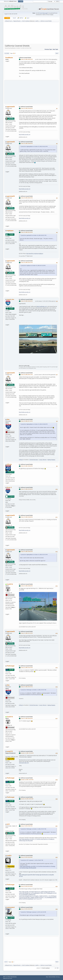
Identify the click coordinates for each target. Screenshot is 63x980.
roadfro (36, 21)
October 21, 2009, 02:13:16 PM (26, 633)
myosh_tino (10, 299)
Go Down (7, 53)
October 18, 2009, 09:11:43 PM (26, 421)
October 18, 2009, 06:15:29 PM (26, 232)
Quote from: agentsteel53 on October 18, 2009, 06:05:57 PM (33, 235)
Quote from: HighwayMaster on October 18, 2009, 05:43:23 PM (34, 146)
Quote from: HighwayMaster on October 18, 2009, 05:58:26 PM (34, 424)
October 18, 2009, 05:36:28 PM (26, 108)
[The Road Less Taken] (6, 849)
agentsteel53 (11, 106)
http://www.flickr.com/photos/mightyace (34, 253)
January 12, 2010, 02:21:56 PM (26, 886)
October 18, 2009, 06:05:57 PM (26, 197)
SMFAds (4, 978)
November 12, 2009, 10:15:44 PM (26, 753)
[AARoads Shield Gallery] (6, 134)
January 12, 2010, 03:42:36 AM (26, 857)
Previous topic (48, 49)
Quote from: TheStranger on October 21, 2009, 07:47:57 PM (33, 689)
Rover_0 (9, 487)
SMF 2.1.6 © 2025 (6, 976)
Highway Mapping (51, 459)
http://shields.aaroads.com (24, 134)
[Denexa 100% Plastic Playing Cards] (6, 612)
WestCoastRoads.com (42, 306)
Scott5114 (10, 584)
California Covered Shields (25, 57)
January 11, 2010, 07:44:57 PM (26, 825)
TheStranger (10, 666)
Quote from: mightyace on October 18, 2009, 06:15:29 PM (33, 265)
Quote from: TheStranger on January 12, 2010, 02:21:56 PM (33, 912)
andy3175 (10, 751)
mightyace (10, 230)
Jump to (38, 968)
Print (57, 53)
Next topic (55, 49)
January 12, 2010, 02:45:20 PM (26, 909)
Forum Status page (43, 13)
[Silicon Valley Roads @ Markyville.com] (6, 323)
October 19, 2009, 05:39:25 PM (26, 551)
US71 (8, 824)
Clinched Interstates (33, 459)
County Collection (42, 459)
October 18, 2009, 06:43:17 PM (26, 374)
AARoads (21, 459)
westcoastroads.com (24, 762)
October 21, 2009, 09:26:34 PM (26, 718)
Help (47, 976)
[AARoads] (6, 444)
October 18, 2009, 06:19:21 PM (26, 262)
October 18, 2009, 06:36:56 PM (26, 301)
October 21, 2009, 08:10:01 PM (26, 686)
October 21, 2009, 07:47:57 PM (26, 667)
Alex (8, 419)
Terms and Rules (52, 976)
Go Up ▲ (58, 976)
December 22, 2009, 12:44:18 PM (26, 779)
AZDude (9, 464)
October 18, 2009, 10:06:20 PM (26, 466)
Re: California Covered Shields (26, 106)
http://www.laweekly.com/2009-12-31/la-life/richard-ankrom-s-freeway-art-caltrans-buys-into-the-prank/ (37, 839)
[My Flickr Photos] (6, 247)
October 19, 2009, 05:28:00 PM (26, 517)
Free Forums (10, 978)
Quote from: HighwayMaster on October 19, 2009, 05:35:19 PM (34, 554)
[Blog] (6, 932)
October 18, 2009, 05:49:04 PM (26, 143)
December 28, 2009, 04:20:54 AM (26, 798)
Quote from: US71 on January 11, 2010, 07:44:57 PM (32, 860)
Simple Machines (13, 976)
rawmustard (11, 907)
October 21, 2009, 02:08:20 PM (26, 585)
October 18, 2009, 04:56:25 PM (26, 59)
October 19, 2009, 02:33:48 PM (26, 489)
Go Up (6, 961)
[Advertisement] (31, 33)
